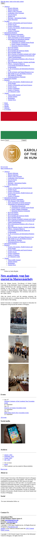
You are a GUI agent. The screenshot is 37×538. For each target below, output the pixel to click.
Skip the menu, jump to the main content (12, 1)
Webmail (6, 108)
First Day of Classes (10, 408)
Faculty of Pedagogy (14, 26)
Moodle (6, 106)
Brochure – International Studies (17, 18)
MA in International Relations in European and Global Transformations (21, 56)
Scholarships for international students (18, 39)
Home (6, 103)
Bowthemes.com (13, 527)
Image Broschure (13, 19)
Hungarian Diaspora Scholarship (20, 46)
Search (3, 140)
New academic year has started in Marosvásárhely (17, 277)
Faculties (6, 21)
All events (3, 417)
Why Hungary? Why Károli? (16, 36)
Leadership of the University (16, 13)
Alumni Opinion (12, 96)
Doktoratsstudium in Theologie (17, 77)
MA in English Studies (14, 52)
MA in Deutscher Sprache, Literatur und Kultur (21, 62)
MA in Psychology (13, 49)
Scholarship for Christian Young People (22, 42)
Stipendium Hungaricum (18, 41)
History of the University (15, 11)
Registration (11, 98)
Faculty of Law (12, 24)
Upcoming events (21, 408)
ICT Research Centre (14, 91)
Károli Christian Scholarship (19, 44)
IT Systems (7, 109)
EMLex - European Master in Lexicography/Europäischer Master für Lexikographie (19, 65)
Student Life (11, 16)
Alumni (6, 93)
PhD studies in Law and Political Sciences (20, 73)
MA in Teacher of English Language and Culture (22, 54)
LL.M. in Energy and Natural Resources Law (21, 72)
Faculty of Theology (13, 31)
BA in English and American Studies (18, 50)
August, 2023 (8, 458)
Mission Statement (13, 10)
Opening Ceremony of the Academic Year (16, 401)
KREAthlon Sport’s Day (11, 413)
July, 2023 (7, 460)
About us (7, 6)
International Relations (10, 32)
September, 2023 (9, 456)
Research (7, 80)
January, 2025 (8, 455)
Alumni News (12, 100)
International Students (10, 78)
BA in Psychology (13, 47)
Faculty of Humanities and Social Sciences (20, 23)
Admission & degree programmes (13, 34)
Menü (2, 3)
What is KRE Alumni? (14, 95)
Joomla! (3, 528)
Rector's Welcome (13, 8)
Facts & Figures (12, 14)
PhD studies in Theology (15, 75)
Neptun (6, 104)
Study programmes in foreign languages (19, 37)
